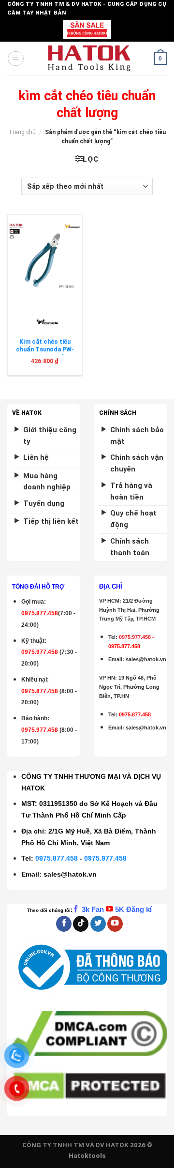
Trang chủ (22, 132)
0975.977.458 (39, 652)
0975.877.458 (56, 858)
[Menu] (15, 58)
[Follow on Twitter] (98, 924)
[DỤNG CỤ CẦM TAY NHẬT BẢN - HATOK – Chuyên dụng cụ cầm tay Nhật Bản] (89, 58)
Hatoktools (87, 1155)
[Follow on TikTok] (80, 924)
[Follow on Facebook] (64, 924)
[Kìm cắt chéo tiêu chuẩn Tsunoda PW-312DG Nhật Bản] (45, 258)
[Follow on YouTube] (115, 924)
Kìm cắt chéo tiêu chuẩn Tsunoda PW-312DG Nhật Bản (45, 349)
